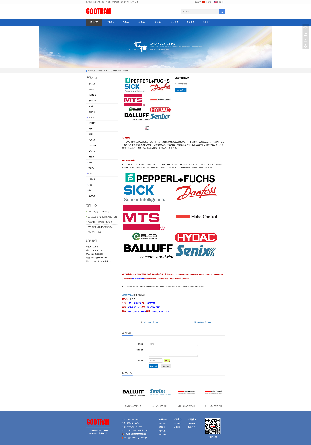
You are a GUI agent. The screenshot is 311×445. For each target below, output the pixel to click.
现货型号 (190, 22)
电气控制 (117, 71)
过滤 (90, 174)
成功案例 (174, 22)
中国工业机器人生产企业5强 (98, 212)
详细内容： (141, 350)
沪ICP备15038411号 (131, 438)
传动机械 (91, 196)
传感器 (125, 71)
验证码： (141, 361)
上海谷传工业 (128, 295)
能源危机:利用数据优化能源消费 (100, 222)
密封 (91, 134)
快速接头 (92, 95)
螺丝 (91, 129)
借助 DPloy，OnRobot (96, 232)
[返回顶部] (305, 47)
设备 (90, 162)
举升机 (91, 168)
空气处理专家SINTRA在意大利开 (100, 227)
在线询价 (181, 90)
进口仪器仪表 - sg (151, 322)
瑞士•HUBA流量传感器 (186, 406)
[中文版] (207, 2)
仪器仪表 (91, 112)
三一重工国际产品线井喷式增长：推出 (102, 217)
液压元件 (91, 84)
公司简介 (110, 22)
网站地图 (144, 438)
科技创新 (177, 427)
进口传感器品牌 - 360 (202, 322)
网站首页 (94, 22)
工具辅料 (91, 179)
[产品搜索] (222, 11)
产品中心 (126, 22)
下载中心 (158, 22)
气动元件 (91, 140)
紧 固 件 (91, 118)
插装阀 (91, 89)
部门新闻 (177, 423)
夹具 (90, 185)
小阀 (91, 106)
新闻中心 (142, 22)
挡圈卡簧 (92, 123)
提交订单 (153, 366)
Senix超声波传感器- (160, 406)
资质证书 (191, 423)
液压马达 (92, 101)
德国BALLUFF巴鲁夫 (133, 406)
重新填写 (166, 366)
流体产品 (92, 145)
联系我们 (206, 22)
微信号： (141, 344)
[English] (219, 2)
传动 (90, 190)
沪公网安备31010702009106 (135, 434)
